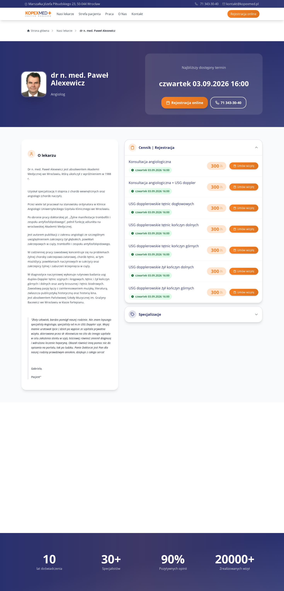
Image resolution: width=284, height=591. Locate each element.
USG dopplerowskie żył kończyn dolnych (161, 267)
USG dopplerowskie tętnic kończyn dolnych (164, 225)
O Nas (122, 14)
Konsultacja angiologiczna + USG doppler (162, 182)
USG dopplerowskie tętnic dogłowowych (161, 203)
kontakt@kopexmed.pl (242, 4)
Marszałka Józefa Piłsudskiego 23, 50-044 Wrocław (64, 4)
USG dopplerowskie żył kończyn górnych (161, 288)
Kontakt (137, 14)
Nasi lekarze (65, 14)
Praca (109, 14)
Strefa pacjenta (90, 14)
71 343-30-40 (209, 4)
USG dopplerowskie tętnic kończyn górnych (164, 246)
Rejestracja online (243, 14)
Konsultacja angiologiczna (150, 161)
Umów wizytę (245, 166)
